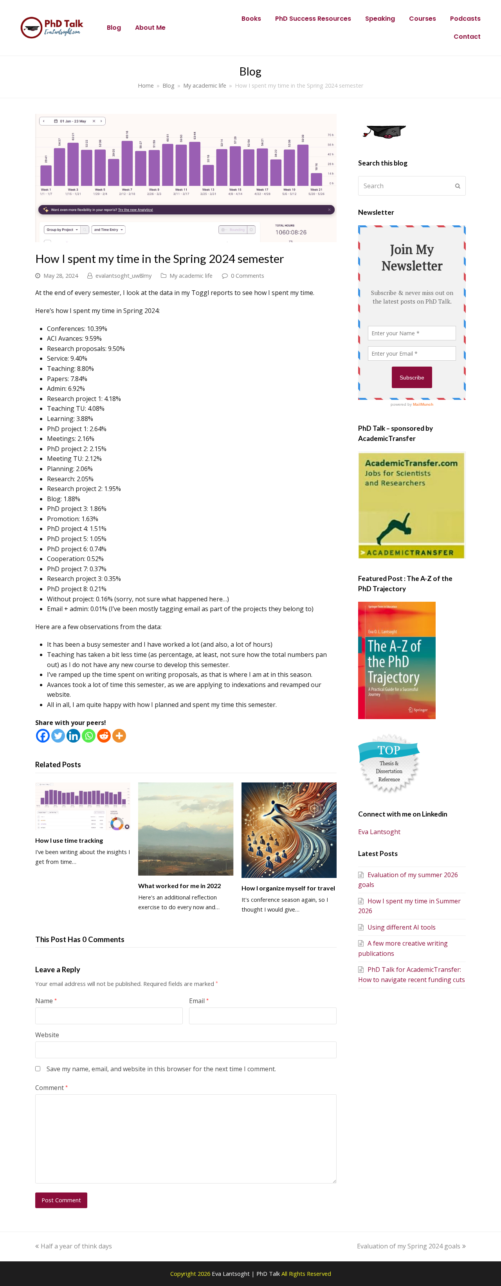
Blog (114, 27)
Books (251, 18)
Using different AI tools (402, 927)
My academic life (191, 275)
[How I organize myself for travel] (289, 830)
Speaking (380, 18)
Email (199, 1000)
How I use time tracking (69, 840)
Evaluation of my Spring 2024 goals (408, 1246)
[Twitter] (58, 736)
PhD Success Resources (313, 18)
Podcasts (465, 18)
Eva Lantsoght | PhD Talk (246, 1273)
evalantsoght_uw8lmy (123, 275)
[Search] (412, 186)
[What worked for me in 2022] (185, 829)
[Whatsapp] (89, 736)
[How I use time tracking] (82, 806)
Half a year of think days (76, 1246)
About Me (150, 27)
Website (47, 1035)
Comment (51, 1087)
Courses (422, 18)
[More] (119, 736)
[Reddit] (104, 736)
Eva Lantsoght (379, 831)
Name (46, 1000)
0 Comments (247, 275)
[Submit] (457, 186)
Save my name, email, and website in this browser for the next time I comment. (161, 1069)
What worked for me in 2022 (179, 885)
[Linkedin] (73, 736)
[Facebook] (43, 736)
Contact (467, 36)
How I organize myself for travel (288, 888)
